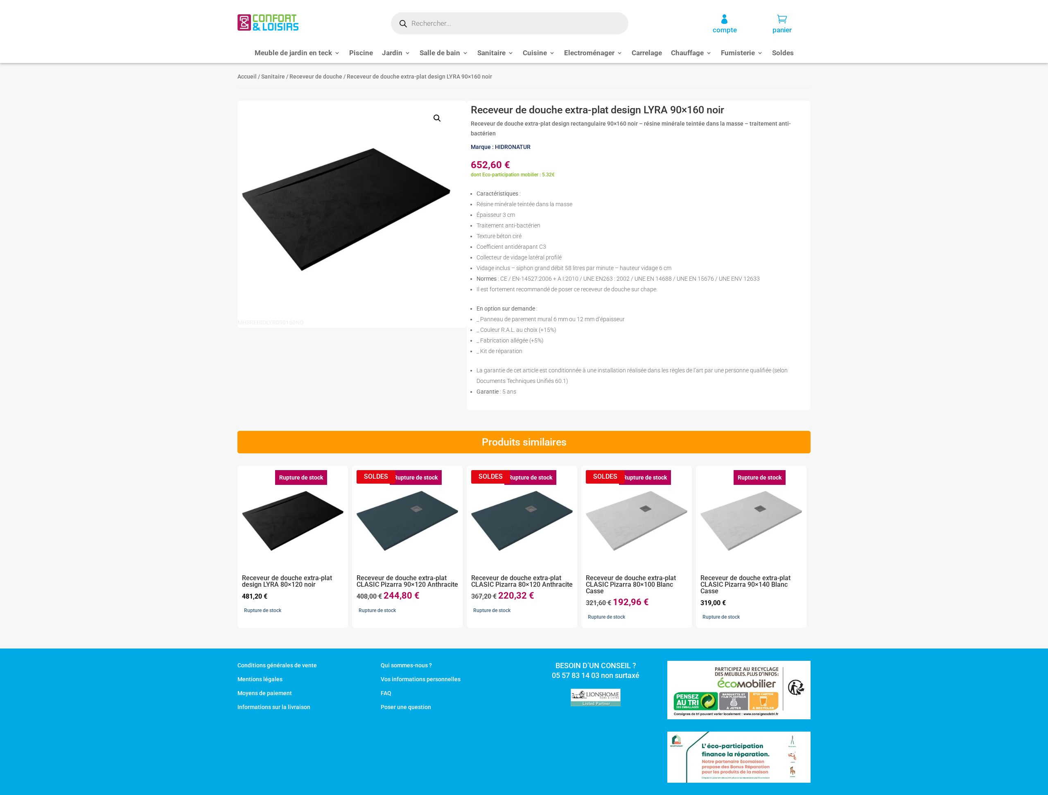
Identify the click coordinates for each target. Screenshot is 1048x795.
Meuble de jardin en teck (293, 53)
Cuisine (535, 53)
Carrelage (647, 53)
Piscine (361, 53)
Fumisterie (738, 53)
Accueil (247, 76)
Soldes (783, 53)
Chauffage (687, 53)
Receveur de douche (315, 76)
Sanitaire (491, 53)
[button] (437, 118)
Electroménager (589, 53)
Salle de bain (440, 53)
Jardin (392, 53)
